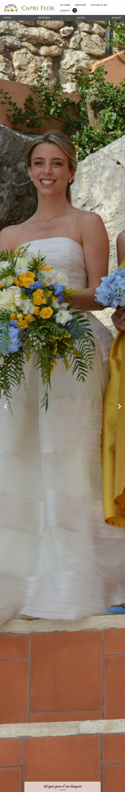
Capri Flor (29, 7)
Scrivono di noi (99, 5)
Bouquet (116, 18)
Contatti (65, 11)
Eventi (7, 18)
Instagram (74, 10)
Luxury (81, 18)
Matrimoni (44, 18)
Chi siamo (65, 5)
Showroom (80, 5)
